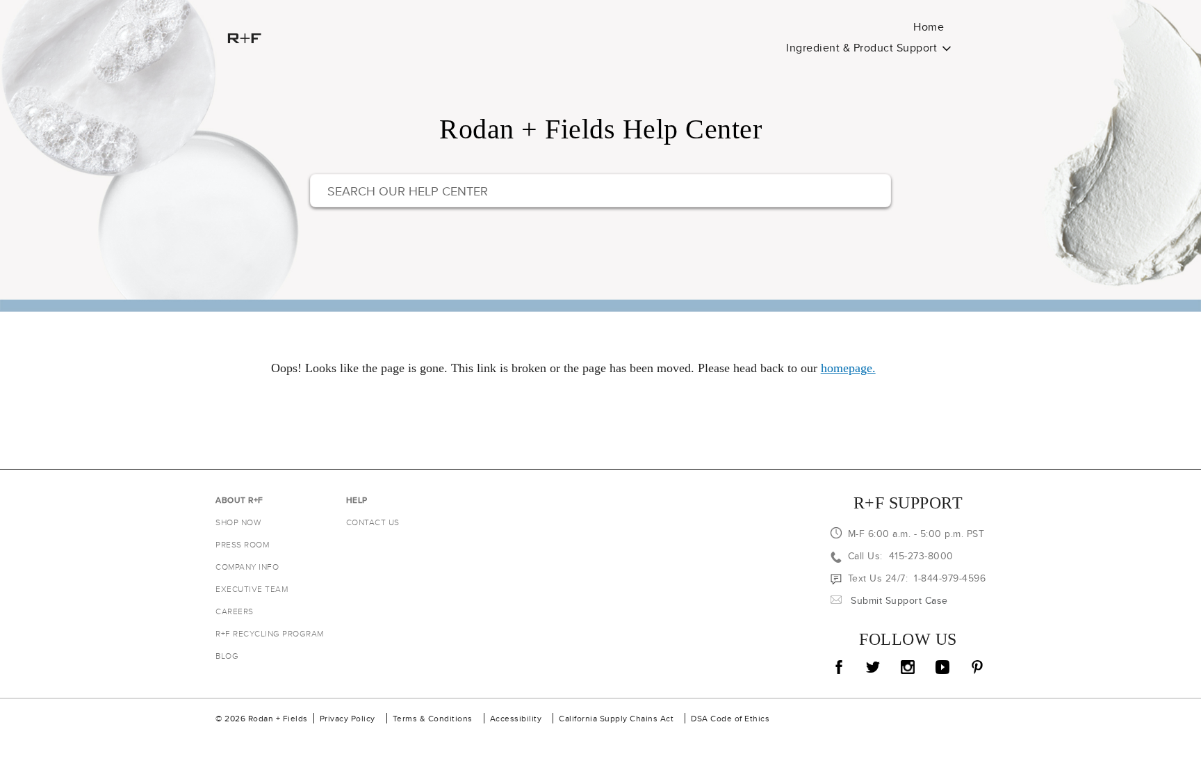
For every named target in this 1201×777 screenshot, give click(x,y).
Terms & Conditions (433, 718)
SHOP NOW (238, 522)
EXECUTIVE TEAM (251, 589)
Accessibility (516, 718)
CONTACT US (373, 522)
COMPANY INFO (247, 566)
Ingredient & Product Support (861, 48)
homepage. (848, 368)
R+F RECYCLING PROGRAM (269, 633)
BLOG (226, 656)
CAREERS (234, 611)
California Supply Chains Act (616, 718)
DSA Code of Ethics (730, 718)
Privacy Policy (347, 718)
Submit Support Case (899, 600)
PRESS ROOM (242, 544)
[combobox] (600, 191)
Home (928, 27)
